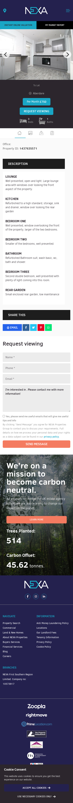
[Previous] (6, 54)
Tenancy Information (47, 637)
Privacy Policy (44, 642)
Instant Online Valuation (18, 25)
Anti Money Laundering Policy (52, 623)
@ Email (12, 327)
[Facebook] (27, 596)
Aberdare (38, 93)
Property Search (11, 623)
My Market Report (54, 25)
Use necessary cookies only (34, 796)
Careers (7, 656)
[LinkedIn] (44, 596)
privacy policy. (52, 436)
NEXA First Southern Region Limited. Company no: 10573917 (18, 679)
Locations (41, 628)
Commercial (9, 628)
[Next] (67, 54)
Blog (5, 651)
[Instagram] (36, 596)
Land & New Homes (13, 632)
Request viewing (36, 111)
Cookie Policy (43, 646)
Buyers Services (11, 642)
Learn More (36, 519)
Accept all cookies (34, 788)
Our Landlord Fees (46, 632)
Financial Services (12, 646)
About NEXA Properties (15, 637)
